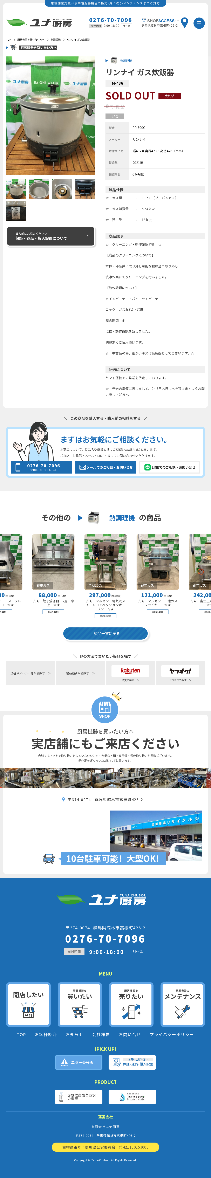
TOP (21, 1034)
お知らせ (74, 1034)
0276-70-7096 (110, 19)
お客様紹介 (46, 1034)
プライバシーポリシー (172, 1034)
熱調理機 (56, 39)
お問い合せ (130, 1034)
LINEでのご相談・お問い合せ (173, 467)
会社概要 (101, 1034)
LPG (115, 116)
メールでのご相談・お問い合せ (110, 467)
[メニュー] (199, 23)
